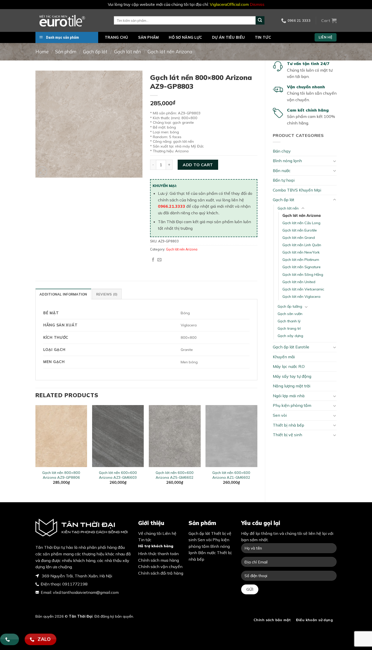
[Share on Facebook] (153, 260)
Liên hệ (169, 533)
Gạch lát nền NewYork (301, 252)
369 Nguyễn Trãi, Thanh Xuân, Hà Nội (76, 575)
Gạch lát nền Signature (301, 267)
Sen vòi (280, 415)
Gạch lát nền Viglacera (301, 296)
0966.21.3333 (171, 206)
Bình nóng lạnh (287, 160)
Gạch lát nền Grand (298, 237)
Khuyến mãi (284, 356)
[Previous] (35, 449)
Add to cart (198, 164)
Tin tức (263, 37)
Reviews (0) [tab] (107, 294)
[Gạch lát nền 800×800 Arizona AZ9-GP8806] (61, 436)
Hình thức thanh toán (158, 553)
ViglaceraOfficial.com (229, 4)
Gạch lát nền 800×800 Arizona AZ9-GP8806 (61, 475)
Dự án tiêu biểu (228, 37)
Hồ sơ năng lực (185, 37)
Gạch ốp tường (290, 306)
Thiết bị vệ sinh (287, 434)
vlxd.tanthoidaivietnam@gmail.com (86, 592)
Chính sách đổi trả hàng (160, 573)
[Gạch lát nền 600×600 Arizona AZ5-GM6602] (175, 436)
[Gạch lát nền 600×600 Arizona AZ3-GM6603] (118, 436)
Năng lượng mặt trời (291, 385)
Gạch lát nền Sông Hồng (302, 274)
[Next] (257, 449)
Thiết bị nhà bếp (288, 425)
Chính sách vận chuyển (160, 566)
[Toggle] (335, 161)
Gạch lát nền (127, 52)
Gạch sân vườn (290, 313)
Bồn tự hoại (284, 180)
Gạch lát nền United (298, 282)
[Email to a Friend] (159, 260)
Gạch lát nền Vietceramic (303, 289)
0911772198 (75, 583)
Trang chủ (116, 37)
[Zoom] (42, 171)
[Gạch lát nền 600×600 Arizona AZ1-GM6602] (231, 436)
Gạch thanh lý (289, 321)
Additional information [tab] (63, 294)
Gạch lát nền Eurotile (299, 230)
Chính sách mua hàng (158, 560)
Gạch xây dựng (290, 335)
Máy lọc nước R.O (289, 366)
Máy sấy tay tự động (292, 376)
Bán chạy (282, 151)
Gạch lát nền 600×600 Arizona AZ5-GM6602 (175, 475)
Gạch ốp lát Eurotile (291, 346)
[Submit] (260, 20)
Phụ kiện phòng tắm (292, 405)
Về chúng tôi (149, 533)
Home (42, 52)
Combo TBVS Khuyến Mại (297, 190)
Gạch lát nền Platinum (300, 259)
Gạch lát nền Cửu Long (301, 223)
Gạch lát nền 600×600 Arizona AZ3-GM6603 (118, 475)
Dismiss (257, 4)
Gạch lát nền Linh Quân (301, 245)
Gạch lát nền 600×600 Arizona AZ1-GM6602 (231, 475)
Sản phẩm (148, 37)
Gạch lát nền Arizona (170, 52)
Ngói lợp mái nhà (288, 395)
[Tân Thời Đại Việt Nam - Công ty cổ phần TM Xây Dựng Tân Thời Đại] (70, 20)
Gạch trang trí (289, 328)
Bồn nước (282, 170)
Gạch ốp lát (95, 52)
